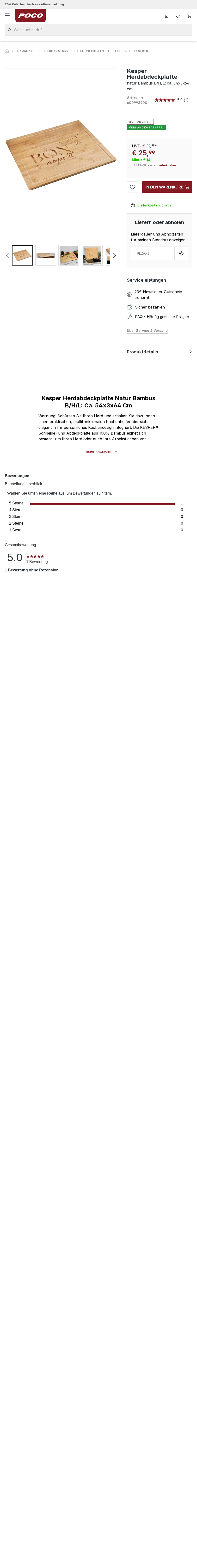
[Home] (7, 51)
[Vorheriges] (7, 255)
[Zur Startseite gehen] (30, 15)
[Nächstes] (114, 255)
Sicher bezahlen (150, 307)
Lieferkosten (167, 165)
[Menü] (7, 15)
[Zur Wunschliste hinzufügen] (132, 187)
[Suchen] (9, 30)
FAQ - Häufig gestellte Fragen (162, 316)
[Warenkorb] (189, 15)
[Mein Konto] (166, 15)
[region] (61, 167)
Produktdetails (142, 351)
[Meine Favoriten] (178, 15)
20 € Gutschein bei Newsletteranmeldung (34, 4)
